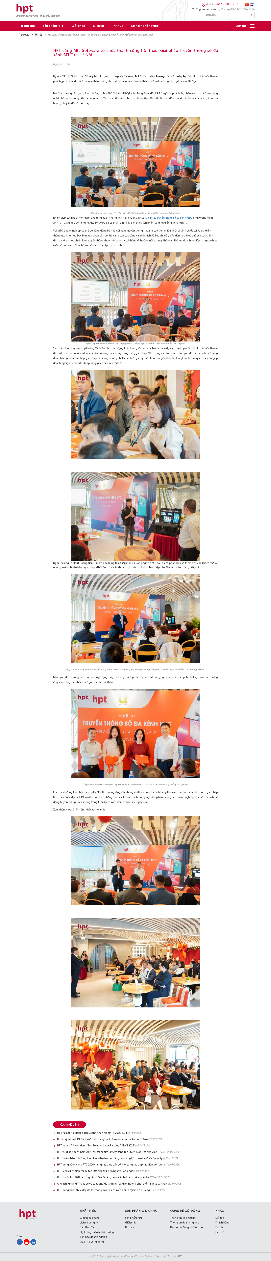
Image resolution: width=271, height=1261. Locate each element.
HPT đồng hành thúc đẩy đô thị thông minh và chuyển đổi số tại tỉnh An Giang (111, 1190)
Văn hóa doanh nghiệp (93, 1237)
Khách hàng (222, 1222)
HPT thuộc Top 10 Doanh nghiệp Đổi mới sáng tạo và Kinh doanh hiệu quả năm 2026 (114, 1177)
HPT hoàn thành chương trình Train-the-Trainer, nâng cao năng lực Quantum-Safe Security (117, 1158)
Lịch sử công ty (89, 1222)
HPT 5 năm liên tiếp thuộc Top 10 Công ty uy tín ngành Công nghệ (103, 1171)
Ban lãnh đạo (87, 1227)
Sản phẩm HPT (53, 26)
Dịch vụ (98, 26)
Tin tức (38, 34)
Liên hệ (241, 26)
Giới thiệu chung (90, 1218)
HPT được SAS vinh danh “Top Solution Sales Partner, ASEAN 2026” (103, 1145)
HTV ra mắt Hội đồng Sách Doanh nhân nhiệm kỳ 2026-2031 (99, 1133)
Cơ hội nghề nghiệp (145, 26)
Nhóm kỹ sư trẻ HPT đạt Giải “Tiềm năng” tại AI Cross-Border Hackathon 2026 (109, 1139)
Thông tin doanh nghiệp (184, 1222)
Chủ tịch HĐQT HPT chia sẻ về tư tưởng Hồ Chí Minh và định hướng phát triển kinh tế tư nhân (119, 1183)
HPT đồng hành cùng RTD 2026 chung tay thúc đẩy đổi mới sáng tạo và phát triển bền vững (118, 1164)
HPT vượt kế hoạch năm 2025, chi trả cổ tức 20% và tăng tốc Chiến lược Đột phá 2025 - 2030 (118, 1152)
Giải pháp (78, 26)
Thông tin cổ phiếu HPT (184, 1218)
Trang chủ (27, 26)
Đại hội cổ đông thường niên (187, 1227)
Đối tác (219, 1218)
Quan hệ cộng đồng (92, 1241)
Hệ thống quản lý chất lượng (97, 1232)
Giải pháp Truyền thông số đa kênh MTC (168, 217)
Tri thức (117, 26)
